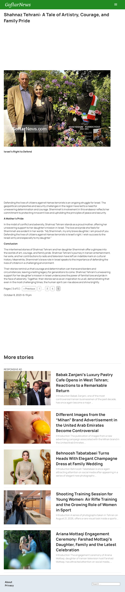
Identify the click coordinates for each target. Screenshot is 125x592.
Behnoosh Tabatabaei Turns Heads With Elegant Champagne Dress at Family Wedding (86, 458)
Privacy (9, 585)
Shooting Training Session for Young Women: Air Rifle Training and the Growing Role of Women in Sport (86, 502)
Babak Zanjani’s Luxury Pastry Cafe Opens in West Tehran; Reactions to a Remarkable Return (84, 382)
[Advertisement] (57, 47)
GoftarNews (18, 5)
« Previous (29, 288)
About (8, 582)
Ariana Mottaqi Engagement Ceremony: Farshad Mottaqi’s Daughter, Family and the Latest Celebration (86, 542)
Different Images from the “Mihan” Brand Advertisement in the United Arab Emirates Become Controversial (86, 422)
